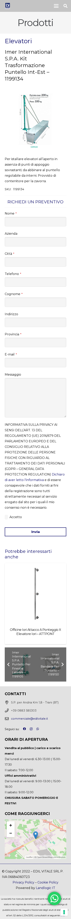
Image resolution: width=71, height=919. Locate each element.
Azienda (11, 233)
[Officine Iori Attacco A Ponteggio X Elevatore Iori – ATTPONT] (35, 594)
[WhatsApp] (37, 729)
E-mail (11, 354)
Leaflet (29, 857)
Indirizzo (11, 314)
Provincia (13, 334)
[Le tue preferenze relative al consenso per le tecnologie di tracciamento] (64, 912)
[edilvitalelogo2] (7, 6)
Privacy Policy (23, 882)
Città (9, 254)
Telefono (13, 274)
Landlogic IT (45, 888)
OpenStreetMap (45, 857)
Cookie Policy (47, 882)
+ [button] (10, 825)
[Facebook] (24, 729)
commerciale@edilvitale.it (29, 718)
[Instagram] (31, 729)
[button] (56, 6)
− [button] (10, 833)
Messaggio (13, 374)
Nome (11, 213)
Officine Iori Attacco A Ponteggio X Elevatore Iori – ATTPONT (35, 632)
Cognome (13, 294)
